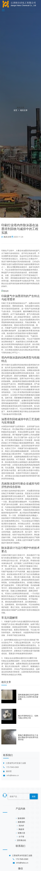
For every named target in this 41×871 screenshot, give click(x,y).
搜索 (34, 796)
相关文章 (20, 107)
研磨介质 (21, 833)
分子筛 (21, 836)
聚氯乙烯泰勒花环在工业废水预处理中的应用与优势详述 (28, 737)
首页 (15, 110)
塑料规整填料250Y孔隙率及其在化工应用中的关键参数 (28, 696)
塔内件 (21, 825)
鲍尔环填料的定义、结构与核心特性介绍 (28, 716)
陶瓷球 (21, 829)
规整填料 (21, 822)
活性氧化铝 (21, 840)
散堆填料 (21, 818)
